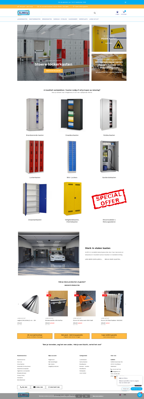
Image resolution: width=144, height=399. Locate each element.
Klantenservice (21, 359)
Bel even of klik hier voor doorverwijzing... (109, 72)
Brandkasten (47, 19)
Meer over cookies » (98, 396)
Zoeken (94, 13)
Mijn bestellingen (52, 362)
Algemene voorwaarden (23, 371)
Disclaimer (20, 377)
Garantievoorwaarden (23, 368)
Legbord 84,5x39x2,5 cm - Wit (26, 320)
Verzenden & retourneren (24, 366)
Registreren (51, 359)
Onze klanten (20, 364)
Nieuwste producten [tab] (72, 285)
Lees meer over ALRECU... (93, 259)
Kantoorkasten (34, 19)
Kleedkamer (73, 19)
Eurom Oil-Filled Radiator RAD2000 (111, 320)
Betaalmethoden (21, 373)
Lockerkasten (22, 19)
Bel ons (24, 387)
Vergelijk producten (53, 366)
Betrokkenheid (21, 380)
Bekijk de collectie (53, 71)
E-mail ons (39, 387)
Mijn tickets (51, 364)
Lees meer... (109, 43)
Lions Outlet (94, 19)
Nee (86, 396)
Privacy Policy (20, 375)
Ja (79, 396)
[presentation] (18, 304)
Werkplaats (83, 19)
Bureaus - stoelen (60, 19)
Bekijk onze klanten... (113, 259)
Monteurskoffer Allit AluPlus (53, 320)
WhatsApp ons (55, 387)
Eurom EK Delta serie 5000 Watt (83, 320)
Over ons (19, 362)
